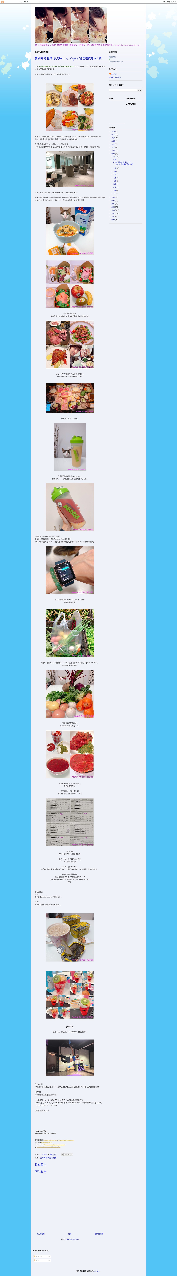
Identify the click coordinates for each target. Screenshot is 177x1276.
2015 (113, 204)
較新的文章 (41, 1234)
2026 (113, 131)
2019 (113, 150)
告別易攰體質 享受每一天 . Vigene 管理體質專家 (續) (123, 163)
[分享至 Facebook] (69, 1154)
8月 (115, 174)
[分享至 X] (67, 1154)
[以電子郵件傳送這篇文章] (62, 1154)
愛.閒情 (54, 1158)
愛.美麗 (48, 1158)
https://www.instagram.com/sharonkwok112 (48, 1147)
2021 (113, 144)
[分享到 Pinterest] (71, 1154)
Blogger (97, 1271)
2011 (113, 216)
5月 (114, 184)
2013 (113, 210)
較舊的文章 (99, 1234)
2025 (113, 135)
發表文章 (38, 1256)
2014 (113, 207)
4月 (115, 187)
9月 (114, 171)
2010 (113, 220)
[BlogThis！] (64, 1154)
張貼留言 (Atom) (72, 1239)
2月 (114, 190)
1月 (114, 193)
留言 (37, 1260)
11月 (115, 160)
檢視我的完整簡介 (115, 77)
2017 (113, 197)
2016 (113, 201)
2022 (113, 141)
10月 (115, 168)
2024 (113, 138)
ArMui (113, 74)
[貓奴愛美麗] (110, 59)
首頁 (69, 1234)
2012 (113, 213)
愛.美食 (42, 1158)
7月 (115, 178)
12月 (115, 156)
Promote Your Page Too (116, 61)
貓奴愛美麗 (112, 57)
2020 (113, 147)
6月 (114, 181)
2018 (113, 154)
